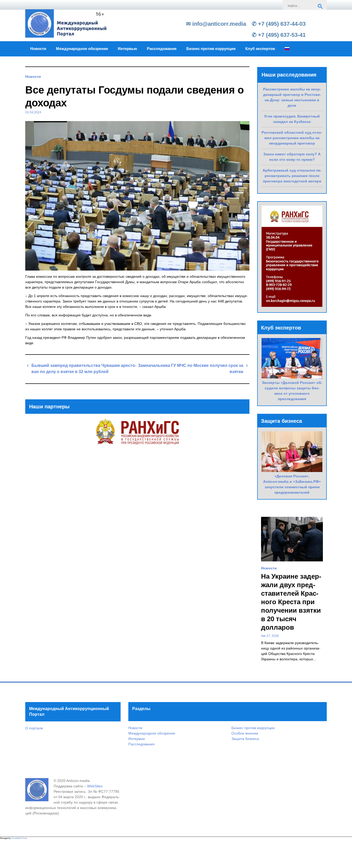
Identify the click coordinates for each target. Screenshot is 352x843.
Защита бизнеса (245, 739)
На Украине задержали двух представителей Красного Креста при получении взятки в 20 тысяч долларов (291, 601)
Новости (38, 49)
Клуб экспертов (260, 49)
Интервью (127, 49)
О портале (34, 728)
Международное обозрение (82, 49)
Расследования (162, 49)
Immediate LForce (19, 838)
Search (320, 6)
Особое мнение (244, 733)
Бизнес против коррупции (211, 49)
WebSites (95, 786)
